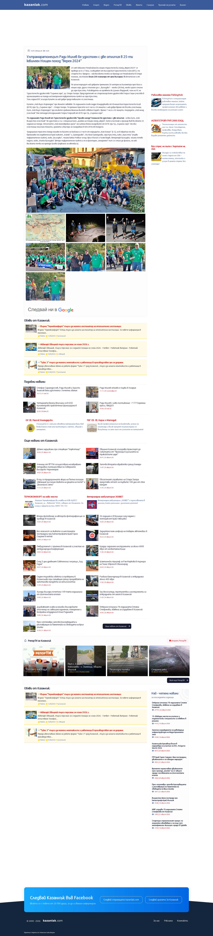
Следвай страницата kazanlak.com (121, 899)
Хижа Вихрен (50, 932)
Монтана (43, 932)
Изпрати (178, 640)
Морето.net (35, 932)
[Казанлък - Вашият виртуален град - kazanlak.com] (36, 5)
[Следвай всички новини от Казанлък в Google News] (51, 308)
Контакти (182, 920)
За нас (156, 920)
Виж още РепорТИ (177, 680)
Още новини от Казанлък (116, 626)
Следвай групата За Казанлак (163, 899)
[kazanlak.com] (53, 920)
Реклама (168, 920)
